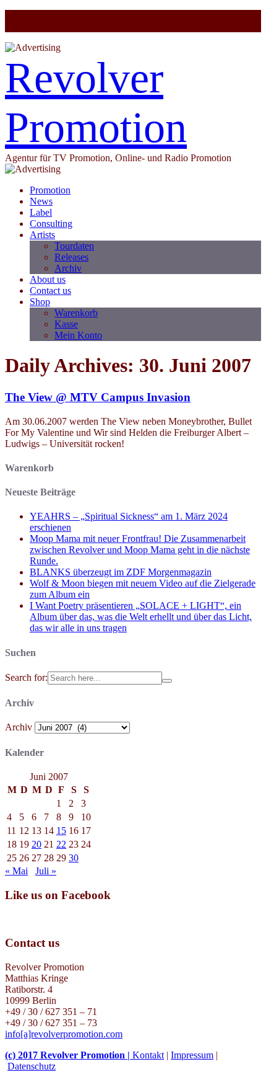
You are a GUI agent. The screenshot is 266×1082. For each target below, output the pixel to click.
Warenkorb (76, 313)
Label (41, 212)
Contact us (50, 290)
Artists (42, 234)
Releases (71, 257)
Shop (40, 301)
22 (61, 844)
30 (74, 858)
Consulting (51, 223)
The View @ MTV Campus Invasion (98, 397)
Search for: (26, 677)
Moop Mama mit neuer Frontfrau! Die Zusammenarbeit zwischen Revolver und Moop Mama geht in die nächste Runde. (140, 549)
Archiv (68, 268)
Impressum (192, 1055)
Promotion (50, 190)
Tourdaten (74, 246)
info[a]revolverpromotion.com (63, 1034)
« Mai (16, 871)
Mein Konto (78, 335)
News (41, 201)
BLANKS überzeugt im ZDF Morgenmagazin (121, 572)
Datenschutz (31, 1066)
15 (61, 830)
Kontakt (148, 1055)
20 (36, 844)
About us (48, 279)
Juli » (45, 871)
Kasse (66, 324)
